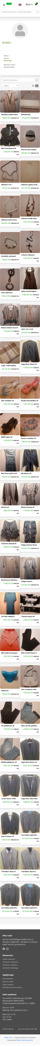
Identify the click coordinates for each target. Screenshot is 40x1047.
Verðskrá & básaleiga (10, 968)
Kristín (6, 43)
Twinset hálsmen (28, 255)
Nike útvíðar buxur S (29, 653)
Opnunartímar (8, 978)
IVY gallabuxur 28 (7, 726)
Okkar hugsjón (8, 984)
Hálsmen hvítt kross (9, 220)
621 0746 (10, 1007)
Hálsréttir (5, 691)
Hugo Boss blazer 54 (29, 364)
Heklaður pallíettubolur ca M (10, 114)
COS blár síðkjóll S (8, 616)
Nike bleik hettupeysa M (10, 653)
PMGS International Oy (24, 1040)
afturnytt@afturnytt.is (19, 1010)
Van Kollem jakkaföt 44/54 (10, 908)
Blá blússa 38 (26, 473)
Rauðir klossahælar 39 (29, 401)
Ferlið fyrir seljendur (10, 965)
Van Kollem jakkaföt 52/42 (30, 908)
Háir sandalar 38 (7, 401)
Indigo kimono (26, 581)
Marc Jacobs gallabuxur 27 (30, 726)
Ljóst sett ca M (27, 329)
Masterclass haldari (28, 150)
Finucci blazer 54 (7, 836)
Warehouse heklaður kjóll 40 (10, 580)
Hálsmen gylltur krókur (30, 185)
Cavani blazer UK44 (8, 799)
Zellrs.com (8, 1038)
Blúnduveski (26, 114)
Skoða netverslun (9, 959)
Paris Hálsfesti (6, 293)
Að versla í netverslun (10, 962)
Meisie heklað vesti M (9, 328)
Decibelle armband (8, 256)
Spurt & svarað (8, 981)
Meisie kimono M (27, 507)
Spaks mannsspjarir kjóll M (30, 291)
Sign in (30, 4)
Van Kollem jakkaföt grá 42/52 (30, 835)
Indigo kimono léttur (29, 545)
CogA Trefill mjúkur (8, 366)
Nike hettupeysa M (8, 148)
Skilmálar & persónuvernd (12, 987)
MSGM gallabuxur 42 (9, 762)
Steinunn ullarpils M (8, 544)
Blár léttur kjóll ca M (9, 473)
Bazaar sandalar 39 (28, 438)
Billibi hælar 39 (6, 437)
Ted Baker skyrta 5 (8, 871)
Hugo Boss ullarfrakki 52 (30, 799)
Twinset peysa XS (28, 616)
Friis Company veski (28, 689)
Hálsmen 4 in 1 (6, 185)
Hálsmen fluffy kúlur (29, 218)
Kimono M (5, 507)
